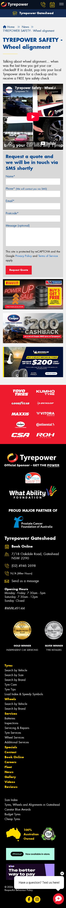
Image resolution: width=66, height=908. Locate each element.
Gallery (10, 777)
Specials (11, 747)
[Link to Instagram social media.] (37, 899)
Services (11, 714)
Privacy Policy (23, 256)
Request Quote (18, 270)
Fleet (8, 767)
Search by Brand (15, 680)
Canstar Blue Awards (18, 809)
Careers (10, 762)
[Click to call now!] (43, 4)
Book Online (14, 757)
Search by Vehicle (16, 670)
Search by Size (14, 675)
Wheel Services (14, 737)
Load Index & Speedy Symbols (24, 694)
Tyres (8, 665)
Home (10, 27)
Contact (10, 752)
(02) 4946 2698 (24, 566)
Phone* (26, 189)
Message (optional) (18, 226)
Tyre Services (13, 733)
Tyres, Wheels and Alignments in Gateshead (32, 805)
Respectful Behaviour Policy (19, 890)
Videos (10, 782)
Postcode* (12, 213)
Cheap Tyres (12, 819)
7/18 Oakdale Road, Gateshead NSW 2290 (35, 556)
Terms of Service (48, 256)
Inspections (11, 723)
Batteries (10, 718)
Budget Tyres (12, 814)
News (9, 772)
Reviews (11, 787)
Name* (10, 176)
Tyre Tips (10, 689)
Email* (10, 201)
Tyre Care (11, 685)
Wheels (10, 699)
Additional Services (17, 742)
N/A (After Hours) (21, 573)
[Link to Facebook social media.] (29, 899)
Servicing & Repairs (17, 728)
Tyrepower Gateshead (36, 13)
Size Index (11, 800)
